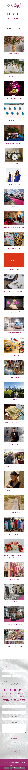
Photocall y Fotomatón (14, 227)
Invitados (8, 28)
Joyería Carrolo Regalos (14, 291)
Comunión (14, 31)
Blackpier (14, 444)
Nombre (14, 704)
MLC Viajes (14, 400)
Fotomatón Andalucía (14, 143)
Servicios (19, 28)
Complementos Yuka (14, 646)
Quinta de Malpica (14, 121)
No (11, 767)
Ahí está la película (14, 466)
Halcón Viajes (14, 269)
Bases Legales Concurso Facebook (12, 693)
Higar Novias (14, 579)
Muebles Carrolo (14, 333)
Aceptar (6, 767)
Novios (18, 26)
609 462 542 (15, 676)
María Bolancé (14, 312)
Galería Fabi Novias (14, 624)
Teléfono (14, 716)
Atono (14, 207)
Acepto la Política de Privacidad (15, 735)
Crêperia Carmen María (14, 422)
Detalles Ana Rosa (14, 602)
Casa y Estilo (14, 54)
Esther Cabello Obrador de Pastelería (14, 556)
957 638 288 (6, 676)
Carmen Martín (14, 535)
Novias (9, 26)
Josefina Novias (14, 184)
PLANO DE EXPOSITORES (14, 18)
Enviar (14, 742)
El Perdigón (14, 164)
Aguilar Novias (14, 512)
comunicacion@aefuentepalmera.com (13, 671)
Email (14, 710)
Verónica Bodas (14, 377)
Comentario (14, 722)
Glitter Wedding (14, 98)
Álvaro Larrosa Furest (14, 490)
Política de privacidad (19, 767)
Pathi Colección (14, 76)
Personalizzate (14, 248)
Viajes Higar (14, 355)
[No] (26, 764)
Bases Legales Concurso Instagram (13, 696)
